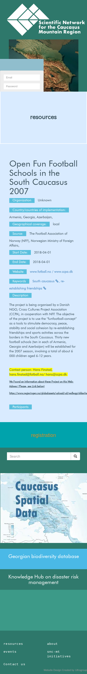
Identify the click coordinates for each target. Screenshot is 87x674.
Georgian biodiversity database (43, 556)
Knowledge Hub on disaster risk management (43, 579)
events (9, 652)
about (52, 644)
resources (43, 117)
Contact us (14, 664)
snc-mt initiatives (59, 654)
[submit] (75, 456)
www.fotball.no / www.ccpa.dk (51, 271)
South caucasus (43, 281)
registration (43, 434)
